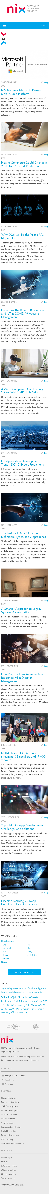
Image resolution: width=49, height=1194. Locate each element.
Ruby (29, 951)
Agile (3, 988)
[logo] (16, 8)
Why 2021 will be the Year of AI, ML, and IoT (22, 236)
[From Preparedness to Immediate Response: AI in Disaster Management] (24, 648)
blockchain (13, 992)
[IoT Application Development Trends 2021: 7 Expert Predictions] (24, 435)
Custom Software (8, 1098)
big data (4, 992)
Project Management (10, 1135)
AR (22, 988)
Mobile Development (10, 1110)
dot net (27, 996)
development (12, 996)
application (15, 988)
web (25, 1012)
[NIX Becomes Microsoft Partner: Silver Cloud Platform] (24, 64)
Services (6, 1090)
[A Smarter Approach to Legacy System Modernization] (24, 583)
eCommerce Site (8, 1170)
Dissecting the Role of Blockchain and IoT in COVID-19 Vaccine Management (22, 313)
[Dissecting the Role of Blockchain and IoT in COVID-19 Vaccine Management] (24, 284)
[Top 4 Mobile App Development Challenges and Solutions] (24, 799)
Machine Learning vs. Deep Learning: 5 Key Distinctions (19, 902)
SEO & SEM (32, 955)
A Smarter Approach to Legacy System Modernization (21, 610)
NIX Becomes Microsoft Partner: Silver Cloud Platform (21, 92)
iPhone (6, 958)
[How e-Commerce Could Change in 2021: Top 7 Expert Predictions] (24, 136)
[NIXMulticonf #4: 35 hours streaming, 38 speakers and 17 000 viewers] (24, 727)
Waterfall (19, 1012)
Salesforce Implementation (12, 1143)
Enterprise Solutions (10, 1102)
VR (12, 1012)
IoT (18, 1001)
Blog (46, 82)
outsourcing (20, 1005)
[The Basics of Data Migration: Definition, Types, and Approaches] (24, 507)
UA (44, 25)
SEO (42, 1005)
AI (8, 988)
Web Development (9, 1106)
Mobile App (6, 1157)
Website (4, 1161)
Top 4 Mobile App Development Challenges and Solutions (22, 827)
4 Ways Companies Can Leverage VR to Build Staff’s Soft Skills (23, 390)
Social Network (8, 1178)
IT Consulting (7, 1139)
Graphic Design (8, 1122)
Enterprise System (9, 1165)
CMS (5, 951)
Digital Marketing (8, 1131)
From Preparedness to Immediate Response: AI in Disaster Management (22, 678)
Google (34, 996)
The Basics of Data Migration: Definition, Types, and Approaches (23, 535)
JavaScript (37, 1001)
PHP (29, 944)
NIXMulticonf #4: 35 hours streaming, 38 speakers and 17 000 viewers (23, 756)
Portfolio (7, 1150)
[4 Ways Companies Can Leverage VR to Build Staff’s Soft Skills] (24, 363)
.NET (5, 944)
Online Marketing (8, 1174)
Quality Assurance (9, 1114)
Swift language (6, 1009)
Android (7, 948)
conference (23, 992)
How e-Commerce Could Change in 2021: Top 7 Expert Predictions (24, 164)
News (4, 961)
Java (30, 1001)
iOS (15, 1001)
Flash (5, 955)
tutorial (16, 1008)
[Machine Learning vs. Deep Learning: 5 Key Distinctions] (24, 875)
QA (29, 948)
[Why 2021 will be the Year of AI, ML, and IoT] (24, 209)
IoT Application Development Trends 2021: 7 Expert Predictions (22, 462)
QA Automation (8, 1118)
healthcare (7, 1001)
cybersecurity (35, 991)
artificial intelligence (35, 988)
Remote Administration (11, 1127)
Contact (6, 1068)
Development (7, 940)
